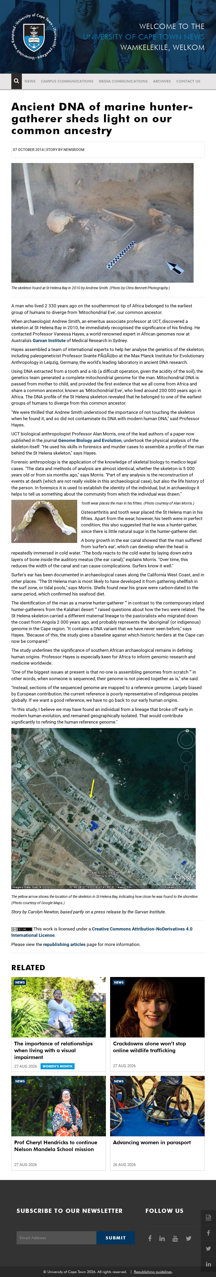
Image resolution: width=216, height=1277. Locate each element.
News (30, 81)
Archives (162, 81)
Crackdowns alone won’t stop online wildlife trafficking (149, 1047)
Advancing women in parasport (152, 1142)
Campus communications (67, 81)
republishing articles (64, 944)
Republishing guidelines (153, 1272)
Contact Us (188, 81)
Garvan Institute (49, 340)
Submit (116, 1237)
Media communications (123, 81)
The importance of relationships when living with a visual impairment (53, 1050)
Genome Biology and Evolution (90, 440)
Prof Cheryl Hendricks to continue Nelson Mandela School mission (55, 1145)
